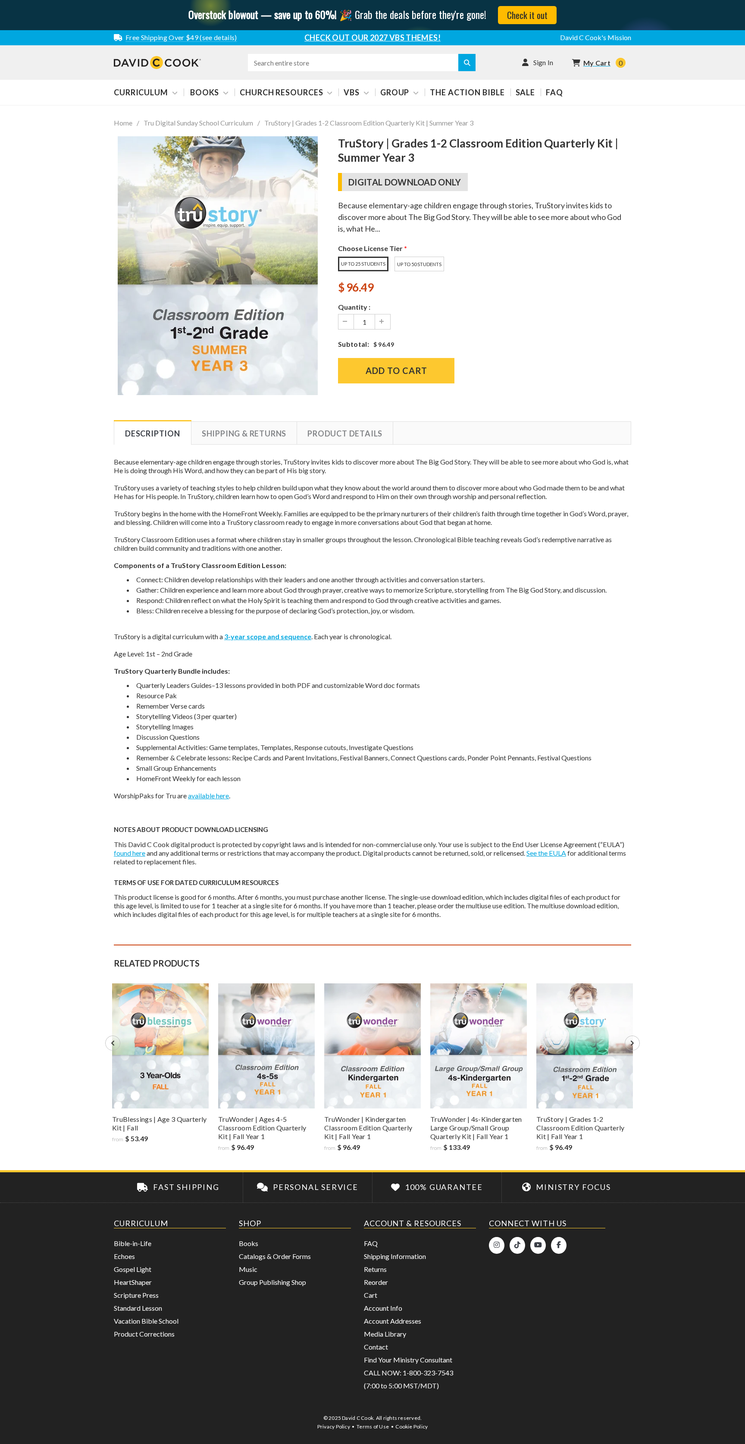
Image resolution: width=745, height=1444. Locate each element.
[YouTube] (538, 1245)
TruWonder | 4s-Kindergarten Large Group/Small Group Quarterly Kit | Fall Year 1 (476, 1127)
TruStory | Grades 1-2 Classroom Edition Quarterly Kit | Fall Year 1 (580, 1127)
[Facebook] (559, 1245)
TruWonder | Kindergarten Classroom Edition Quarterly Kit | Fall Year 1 (368, 1127)
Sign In (543, 62)
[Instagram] (496, 1245)
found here (129, 853)
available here (208, 795)
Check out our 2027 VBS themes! (372, 37)
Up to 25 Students (363, 264)
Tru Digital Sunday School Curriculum (198, 123)
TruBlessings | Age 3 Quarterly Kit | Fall (159, 1123)
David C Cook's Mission (595, 37)
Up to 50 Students (419, 264)
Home (123, 123)
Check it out (527, 15)
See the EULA (546, 853)
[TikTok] (517, 1245)
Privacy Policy (333, 1426)
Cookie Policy (411, 1426)
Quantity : (354, 307)
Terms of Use (373, 1426)
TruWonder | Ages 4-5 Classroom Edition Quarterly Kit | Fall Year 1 (262, 1127)
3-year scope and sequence (267, 636)
